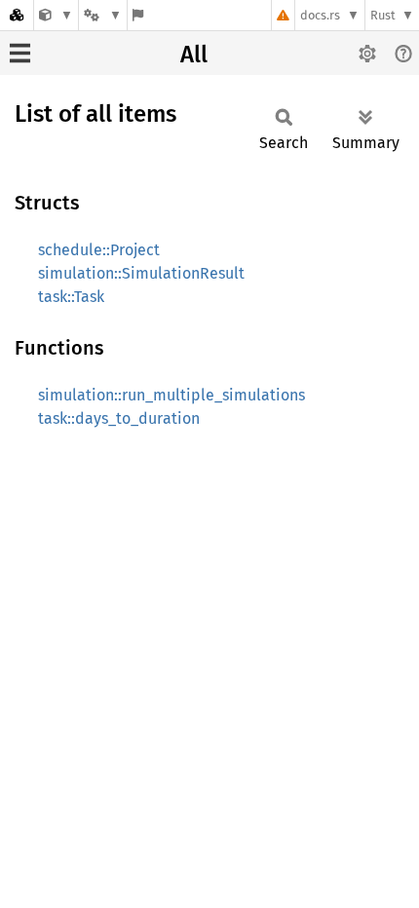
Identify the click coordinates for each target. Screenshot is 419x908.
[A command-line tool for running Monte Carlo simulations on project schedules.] (56, 15)
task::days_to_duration (119, 418)
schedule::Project (99, 250)
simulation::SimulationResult (141, 273)
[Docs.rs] (16, 15)
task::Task (71, 296)
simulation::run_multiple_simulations (171, 395)
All (194, 54)
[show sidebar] (20, 53)
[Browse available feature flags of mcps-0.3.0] (138, 15)
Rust (383, 15)
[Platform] (102, 15)
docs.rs (320, 15)
